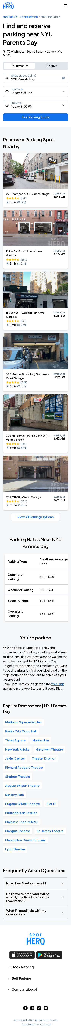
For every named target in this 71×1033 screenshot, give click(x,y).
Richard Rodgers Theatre (24, 767)
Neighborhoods (29, 16)
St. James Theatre (50, 831)
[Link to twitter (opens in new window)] (39, 1009)
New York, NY (10, 16)
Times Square (15, 740)
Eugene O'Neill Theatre (22, 804)
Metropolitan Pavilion (21, 813)
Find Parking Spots (36, 117)
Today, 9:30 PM (21, 106)
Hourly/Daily (19, 65)
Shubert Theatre (17, 776)
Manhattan (40, 740)
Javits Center (15, 758)
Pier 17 (51, 804)
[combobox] (35, 78)
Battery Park (14, 795)
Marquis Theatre (17, 831)
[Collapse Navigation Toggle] (65, 5)
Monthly (52, 65)
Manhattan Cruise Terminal (25, 840)
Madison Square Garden (23, 722)
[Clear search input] (63, 77)
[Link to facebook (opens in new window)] (25, 1009)
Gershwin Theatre (49, 749)
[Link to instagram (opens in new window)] (32, 1009)
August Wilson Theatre (22, 786)
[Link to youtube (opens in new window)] (46, 1009)
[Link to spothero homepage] (36, 939)
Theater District (43, 758)
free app (57, 684)
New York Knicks (17, 749)
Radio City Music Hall (21, 731)
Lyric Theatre (15, 849)
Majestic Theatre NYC (21, 822)
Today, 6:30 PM (21, 93)
